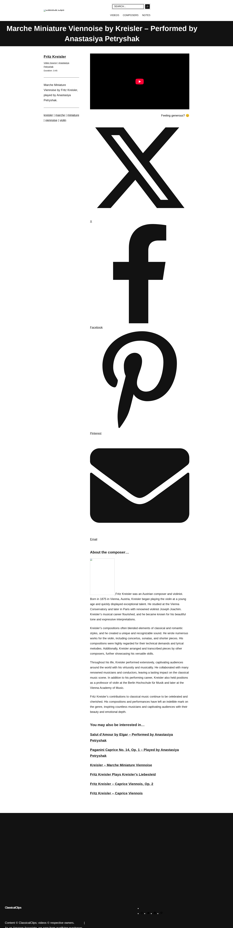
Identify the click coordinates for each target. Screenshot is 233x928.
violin (63, 120)
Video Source (50, 63)
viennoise (51, 120)
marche (60, 115)
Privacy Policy (95, 922)
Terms (79, 922)
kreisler (48, 115)
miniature (73, 115)
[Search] (147, 6)
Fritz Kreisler (55, 57)
